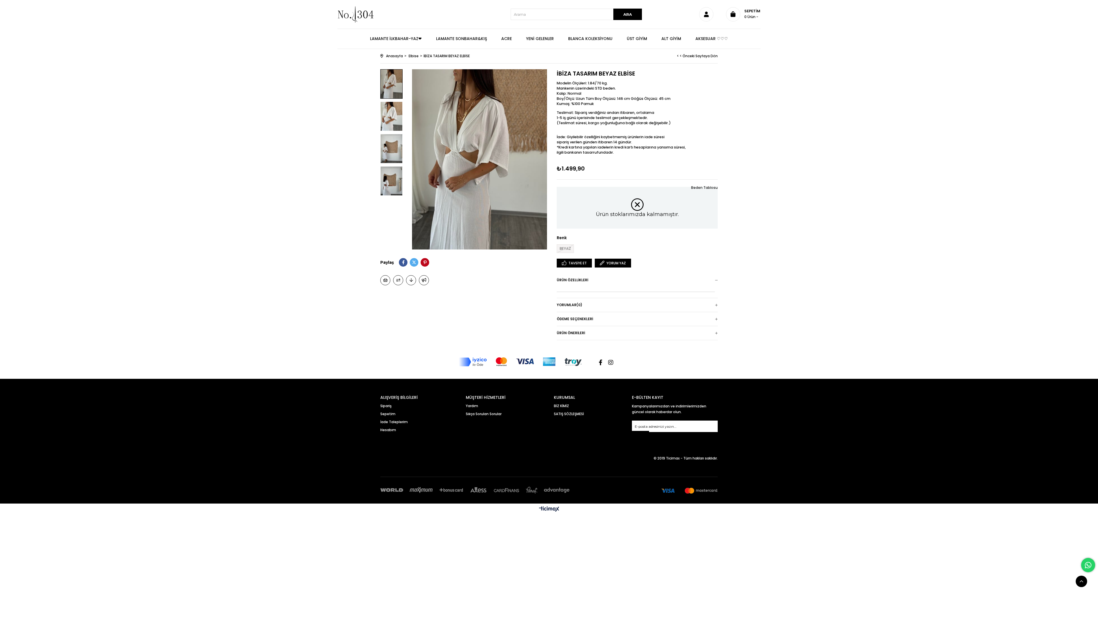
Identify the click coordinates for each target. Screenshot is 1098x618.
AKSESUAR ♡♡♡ (711, 38)
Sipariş (385, 405)
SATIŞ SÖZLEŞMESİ (569, 413)
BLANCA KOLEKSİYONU (590, 38)
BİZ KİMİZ (561, 405)
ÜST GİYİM (637, 38)
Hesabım (388, 429)
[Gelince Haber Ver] (424, 280)
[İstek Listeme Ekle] (385, 280)
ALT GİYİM (671, 38)
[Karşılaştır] (398, 280)
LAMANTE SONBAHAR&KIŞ (461, 38)
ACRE (506, 38)
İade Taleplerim (394, 421)
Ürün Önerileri (571, 332)
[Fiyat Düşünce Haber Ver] (411, 280)
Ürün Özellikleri (572, 280)
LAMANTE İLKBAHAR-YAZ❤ (396, 38)
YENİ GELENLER (540, 38)
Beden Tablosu (704, 187)
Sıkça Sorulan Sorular (484, 413)
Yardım (472, 405)
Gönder (640, 434)
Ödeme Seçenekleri (575, 318)
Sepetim (387, 413)
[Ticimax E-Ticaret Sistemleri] (549, 509)
